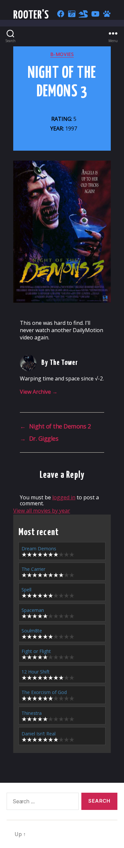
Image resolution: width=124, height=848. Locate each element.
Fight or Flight (36, 651)
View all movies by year (41, 510)
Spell (26, 589)
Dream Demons (38, 548)
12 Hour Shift (35, 672)
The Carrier (33, 569)
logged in (63, 497)
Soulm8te (31, 630)
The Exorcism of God (44, 692)
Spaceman (32, 610)
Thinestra (31, 713)
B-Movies (62, 54)
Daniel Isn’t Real (38, 733)
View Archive (39, 391)
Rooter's (31, 15)
